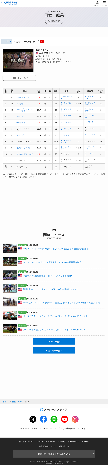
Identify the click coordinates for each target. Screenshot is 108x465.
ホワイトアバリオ (23, 97)
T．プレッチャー (90, 104)
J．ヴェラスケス (66, 104)
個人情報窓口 (73, 441)
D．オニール (89, 116)
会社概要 (85, 441)
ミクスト (20, 116)
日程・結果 (17, 401)
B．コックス (89, 122)
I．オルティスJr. (66, 97)
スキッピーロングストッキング (24, 110)
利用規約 (61, 441)
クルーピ (20, 135)
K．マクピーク (89, 148)
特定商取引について (47, 446)
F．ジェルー (66, 122)
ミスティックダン (23, 148)
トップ (6, 401)
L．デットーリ (66, 116)
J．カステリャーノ (66, 141)
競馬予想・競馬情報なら (54, 453)
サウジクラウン (22, 122)
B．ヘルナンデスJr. (66, 148)
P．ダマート (89, 154)
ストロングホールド (24, 154)
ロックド (20, 103)
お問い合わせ (63, 446)
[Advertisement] (54, 33)
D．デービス (66, 129)
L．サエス (65, 135)
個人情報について (26, 441)
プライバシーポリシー (46, 441)
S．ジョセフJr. (89, 97)
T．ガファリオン (66, 110)
